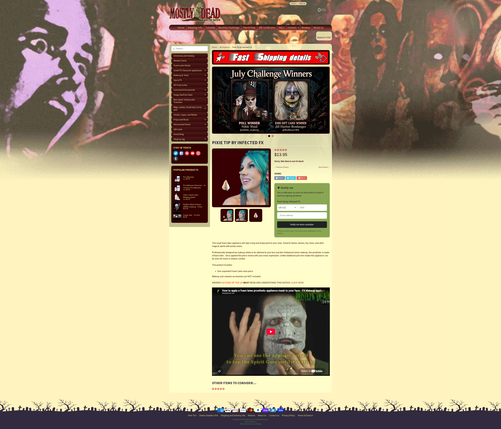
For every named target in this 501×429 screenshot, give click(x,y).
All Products (224, 47)
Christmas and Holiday (184, 55)
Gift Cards (178, 129)
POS (241, 424)
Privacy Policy (288, 415)
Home (181, 27)
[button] (280, 150)
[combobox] (189, 48)
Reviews (306, 27)
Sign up (302, 3)
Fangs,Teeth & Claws (191, 95)
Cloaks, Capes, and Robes (185, 114)
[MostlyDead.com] (195, 12)
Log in (293, 3)
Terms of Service (305, 415)
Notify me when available (302, 224)
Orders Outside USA (208, 415)
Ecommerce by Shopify (253, 424)
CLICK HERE (297, 283)
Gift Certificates (267, 27)
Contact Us (274, 415)
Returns (251, 415)
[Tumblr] (175, 158)
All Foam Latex (180, 85)
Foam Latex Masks (182, 65)
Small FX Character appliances (191, 71)
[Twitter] (175, 153)
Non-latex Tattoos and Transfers (184, 101)
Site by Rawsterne (250, 421)
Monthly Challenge (228, 27)
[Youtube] (192, 153)
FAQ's (281, 27)
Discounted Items (191, 125)
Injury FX (191, 81)
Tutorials (210, 27)
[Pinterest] (187, 153)
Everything (179, 134)
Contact (294, 28)
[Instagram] (198, 153)
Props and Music (191, 120)
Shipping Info (194, 27)
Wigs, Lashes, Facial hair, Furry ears (191, 109)
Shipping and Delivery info (233, 415)
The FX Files (249, 27)
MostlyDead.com (249, 419)
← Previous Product (281, 167)
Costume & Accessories (191, 90)
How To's (192, 415)
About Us (318, 27)
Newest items (180, 60)
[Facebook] (181, 153)
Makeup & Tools (191, 76)
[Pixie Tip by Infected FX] (227, 215)
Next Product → (324, 167)
